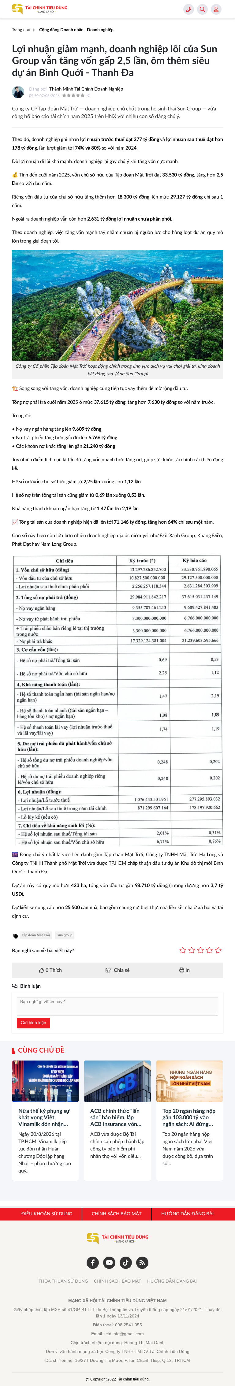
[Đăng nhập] (216, 9)
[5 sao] (218, 950)
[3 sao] (200, 950)
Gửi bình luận (33, 1023)
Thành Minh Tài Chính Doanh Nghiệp (86, 89)
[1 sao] (182, 950)
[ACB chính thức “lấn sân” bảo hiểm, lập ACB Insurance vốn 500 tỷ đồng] (117, 1081)
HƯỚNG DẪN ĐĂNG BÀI (172, 1281)
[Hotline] (188, 9)
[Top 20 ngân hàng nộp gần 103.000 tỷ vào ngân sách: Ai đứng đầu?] (189, 1081)
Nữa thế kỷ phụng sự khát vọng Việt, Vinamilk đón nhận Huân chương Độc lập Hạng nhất (44, 1118)
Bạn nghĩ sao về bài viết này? (43, 950)
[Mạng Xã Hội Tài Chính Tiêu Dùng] (39, 9)
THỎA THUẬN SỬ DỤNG (63, 1281)
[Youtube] (109, 1263)
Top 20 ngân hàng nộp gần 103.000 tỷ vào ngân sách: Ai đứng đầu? (188, 1118)
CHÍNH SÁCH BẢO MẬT (117, 1281)
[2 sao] (191, 950)
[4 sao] (209, 950)
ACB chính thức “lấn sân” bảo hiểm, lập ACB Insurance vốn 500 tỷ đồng (115, 1118)
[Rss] (142, 1263)
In (187, 970)
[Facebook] (93, 1263)
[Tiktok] (126, 1263)
